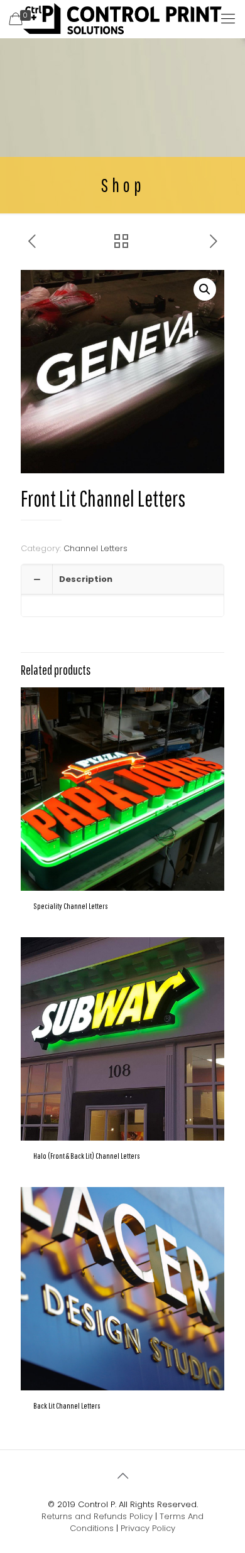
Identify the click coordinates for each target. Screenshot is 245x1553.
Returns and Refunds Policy (97, 1516)
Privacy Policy (148, 1528)
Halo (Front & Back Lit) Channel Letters (86, 1156)
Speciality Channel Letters (70, 906)
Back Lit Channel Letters (67, 1406)
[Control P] (122, 19)
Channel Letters (95, 548)
